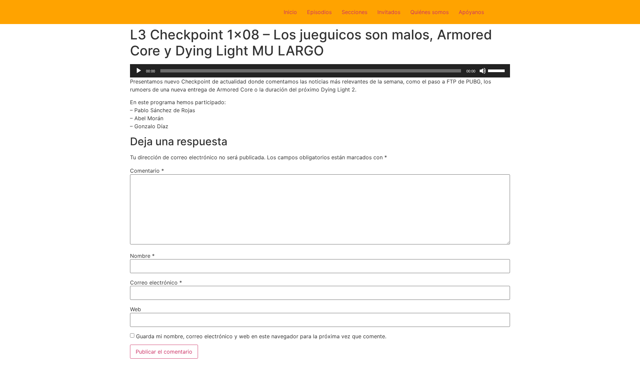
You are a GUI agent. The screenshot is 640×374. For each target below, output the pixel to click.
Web (135, 309)
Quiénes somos (429, 12)
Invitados (388, 12)
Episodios (319, 12)
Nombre (142, 255)
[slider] (497, 70)
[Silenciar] (482, 70)
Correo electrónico (156, 282)
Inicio (290, 12)
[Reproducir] (138, 70)
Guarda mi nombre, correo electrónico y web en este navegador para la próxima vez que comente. (261, 336)
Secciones (354, 12)
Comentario (147, 170)
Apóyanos (471, 12)
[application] (320, 70)
